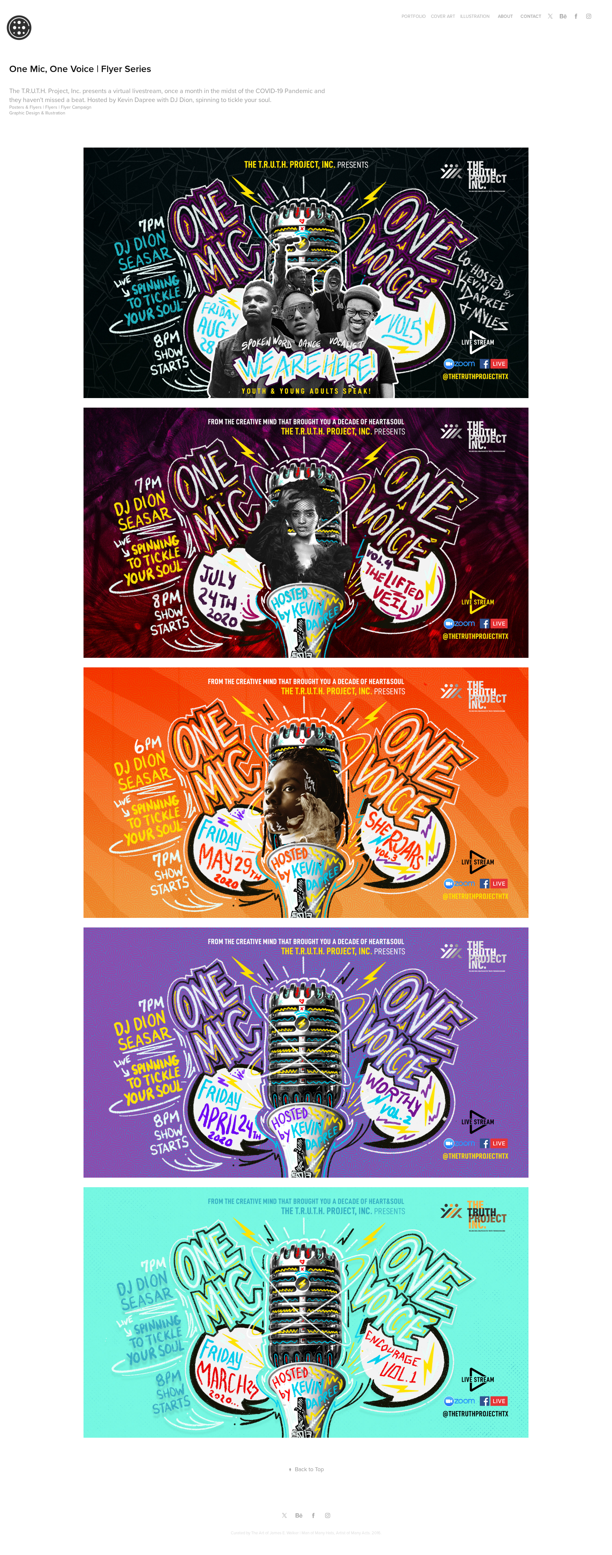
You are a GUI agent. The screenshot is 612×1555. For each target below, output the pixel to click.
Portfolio (414, 16)
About (505, 16)
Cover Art (443, 16)
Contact (531, 16)
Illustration (475, 16)
